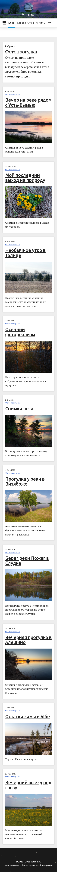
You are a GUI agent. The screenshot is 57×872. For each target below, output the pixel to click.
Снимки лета (19, 408)
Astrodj (28, 14)
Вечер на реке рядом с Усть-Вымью (28, 102)
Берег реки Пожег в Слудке (27, 560)
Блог (11, 22)
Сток (30, 22)
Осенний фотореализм (20, 331)
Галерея (21, 22)
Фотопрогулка (12, 94)
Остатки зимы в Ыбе (27, 716)
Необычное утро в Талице (25, 252)
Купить (40, 22)
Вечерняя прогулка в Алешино (28, 639)
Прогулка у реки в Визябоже (25, 481)
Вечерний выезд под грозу (28, 785)
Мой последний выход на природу (25, 177)
